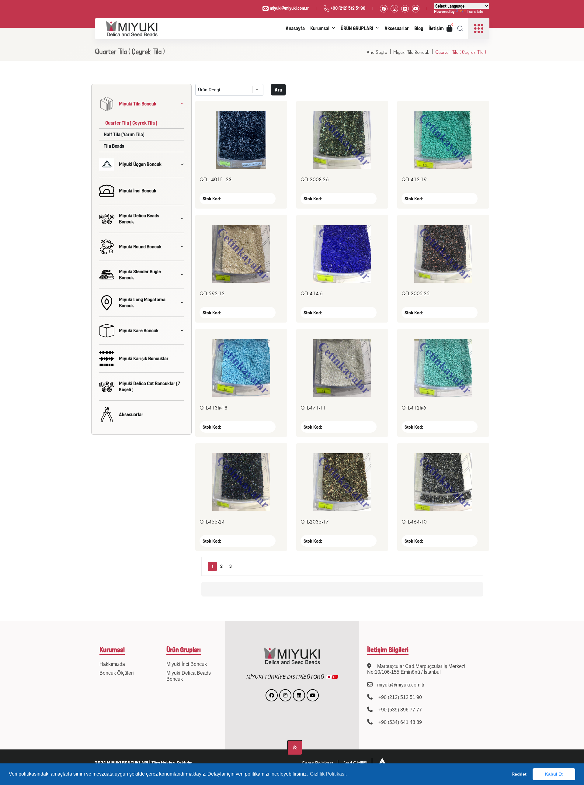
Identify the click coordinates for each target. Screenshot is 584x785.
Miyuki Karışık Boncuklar (144, 358)
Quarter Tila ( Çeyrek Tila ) (460, 52)
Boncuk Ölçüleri (116, 673)
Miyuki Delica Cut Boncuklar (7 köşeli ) (149, 386)
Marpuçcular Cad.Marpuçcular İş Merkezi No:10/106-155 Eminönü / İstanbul (416, 669)
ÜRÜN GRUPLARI (357, 28)
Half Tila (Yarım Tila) (124, 134)
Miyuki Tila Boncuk (411, 52)
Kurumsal (319, 28)
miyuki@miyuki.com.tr (289, 8)
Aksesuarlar (396, 28)
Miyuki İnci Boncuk (137, 191)
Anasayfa (295, 28)
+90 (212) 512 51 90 (348, 8)
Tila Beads (114, 146)
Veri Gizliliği (355, 763)
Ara (278, 90)
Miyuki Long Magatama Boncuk (142, 302)
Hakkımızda (112, 664)
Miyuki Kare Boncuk (138, 330)
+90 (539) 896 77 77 (399, 709)
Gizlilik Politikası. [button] (328, 773)
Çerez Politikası (317, 763)
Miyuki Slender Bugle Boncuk (140, 274)
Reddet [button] (519, 774)
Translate (475, 11)
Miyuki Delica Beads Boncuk (139, 218)
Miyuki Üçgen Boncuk (140, 164)
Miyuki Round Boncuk (140, 247)
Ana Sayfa (377, 52)
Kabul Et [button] (554, 774)
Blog (418, 28)
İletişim (436, 28)
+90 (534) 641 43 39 (399, 722)
